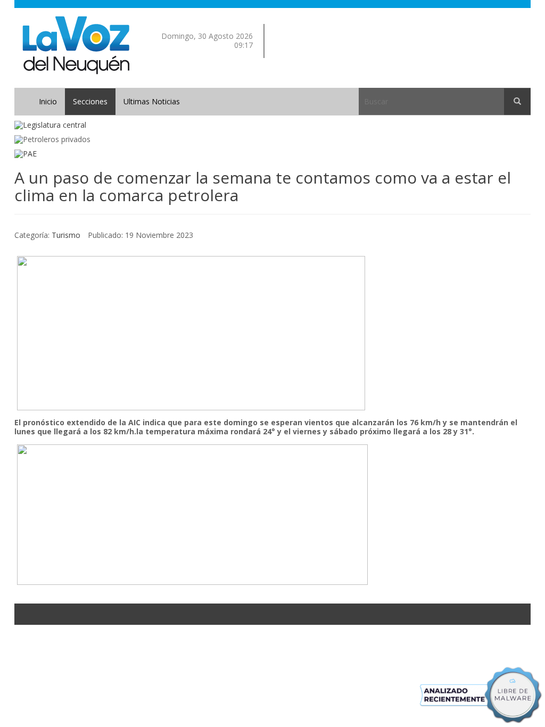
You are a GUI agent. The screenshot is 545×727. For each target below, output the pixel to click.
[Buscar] (517, 101)
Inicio (48, 101)
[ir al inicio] (75, 44)
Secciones (90, 101)
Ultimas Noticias (151, 101)
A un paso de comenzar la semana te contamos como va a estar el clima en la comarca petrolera (262, 186)
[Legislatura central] (272, 125)
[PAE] (272, 154)
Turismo (66, 235)
